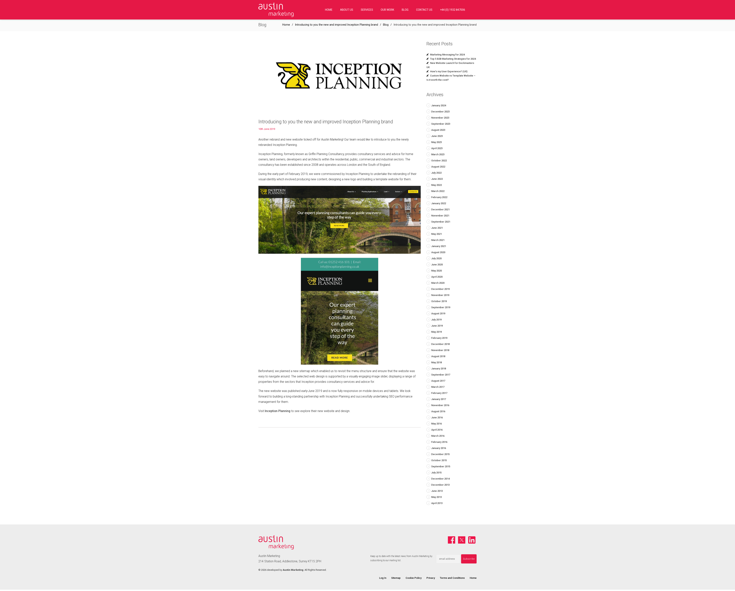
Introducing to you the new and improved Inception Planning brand (336, 24)
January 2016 (438, 448)
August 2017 (438, 380)
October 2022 (439, 160)
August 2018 (438, 356)
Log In (382, 577)
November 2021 (440, 215)
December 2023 (440, 111)
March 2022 (437, 191)
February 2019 (439, 338)
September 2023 (440, 123)
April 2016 (437, 429)
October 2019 (439, 301)
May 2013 (436, 497)
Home (328, 9)
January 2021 (438, 246)
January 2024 (438, 105)
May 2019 (436, 331)
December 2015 (440, 454)
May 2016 (436, 423)
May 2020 (436, 270)
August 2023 (438, 129)
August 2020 (438, 252)
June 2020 (437, 264)
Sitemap (396, 577)
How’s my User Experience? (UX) (448, 71)
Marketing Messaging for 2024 (447, 54)
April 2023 (437, 148)
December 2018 (440, 344)
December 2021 (440, 209)
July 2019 (436, 319)
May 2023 (436, 142)
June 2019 (437, 325)
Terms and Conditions (452, 577)
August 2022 (438, 166)
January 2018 (438, 368)
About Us (346, 9)
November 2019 (440, 295)
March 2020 (437, 282)
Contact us (424, 9)
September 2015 (440, 466)
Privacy (430, 577)
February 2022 (439, 197)
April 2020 (437, 276)
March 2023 (437, 154)
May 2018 (436, 362)
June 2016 (437, 417)
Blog (405, 9)
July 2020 (436, 258)
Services (367, 9)
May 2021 (436, 233)
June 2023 (437, 136)
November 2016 (440, 405)
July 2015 (436, 472)
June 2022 (437, 178)
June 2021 (437, 227)
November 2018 (440, 350)
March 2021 (437, 240)
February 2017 (439, 393)
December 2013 (440, 484)
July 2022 (436, 172)
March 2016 (437, 435)
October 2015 (439, 460)
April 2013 (437, 503)
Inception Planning (277, 411)
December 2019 (440, 289)
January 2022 (438, 203)
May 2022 (436, 185)
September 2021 (440, 221)
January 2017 (438, 399)
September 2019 (440, 307)
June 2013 (437, 490)
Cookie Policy (413, 577)
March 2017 (437, 386)
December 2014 (440, 478)
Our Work (387, 9)
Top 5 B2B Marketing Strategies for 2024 (453, 58)
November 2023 (440, 117)
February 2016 (439, 442)
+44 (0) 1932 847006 (452, 9)
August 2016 (438, 411)
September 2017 (440, 374)
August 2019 (438, 313)
